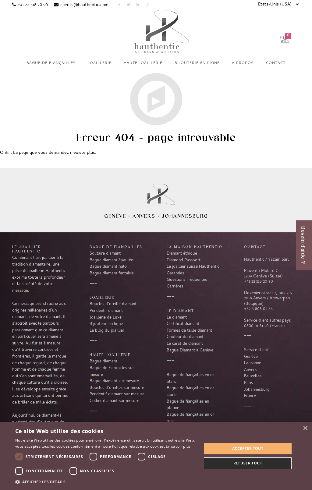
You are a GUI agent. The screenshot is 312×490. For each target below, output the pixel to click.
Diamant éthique (182, 253)
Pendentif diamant (106, 311)
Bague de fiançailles (116, 246)
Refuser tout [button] (247, 463)
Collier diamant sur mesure (114, 401)
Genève (115, 216)
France (250, 396)
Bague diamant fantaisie (112, 273)
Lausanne (252, 363)
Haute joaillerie (110, 354)
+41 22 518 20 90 (33, 5)
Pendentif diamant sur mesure (117, 394)
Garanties (175, 273)
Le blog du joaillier (107, 330)
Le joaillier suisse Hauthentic (193, 266)
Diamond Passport (183, 260)
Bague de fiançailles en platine (188, 405)
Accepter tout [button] (247, 448)
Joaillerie (102, 297)
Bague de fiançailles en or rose (190, 418)
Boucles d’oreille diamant (113, 304)
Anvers (144, 216)
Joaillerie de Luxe (106, 317)
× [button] (305, 428)
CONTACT (255, 246)
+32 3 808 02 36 (258, 309)
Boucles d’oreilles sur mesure (117, 388)
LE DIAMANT (180, 310)
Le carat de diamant (185, 343)
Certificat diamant (183, 324)
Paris (248, 383)
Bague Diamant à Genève (190, 350)
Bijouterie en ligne (106, 324)
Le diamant (177, 317)
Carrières (175, 286)
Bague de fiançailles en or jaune (190, 391)
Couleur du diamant (185, 337)
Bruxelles (252, 376)
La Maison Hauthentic (194, 246)
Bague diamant (103, 361)
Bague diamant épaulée (111, 260)
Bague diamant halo (108, 266)
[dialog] (156, 456)
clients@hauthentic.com (84, 5)
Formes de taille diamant (189, 330)
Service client (256, 350)
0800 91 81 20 (256, 326)
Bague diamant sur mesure (114, 381)
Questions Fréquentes (187, 280)
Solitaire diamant (105, 253)
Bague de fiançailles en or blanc (190, 378)
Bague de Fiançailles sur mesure (112, 371)
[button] (105, 481)
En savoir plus (178, 446)
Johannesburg (185, 216)
